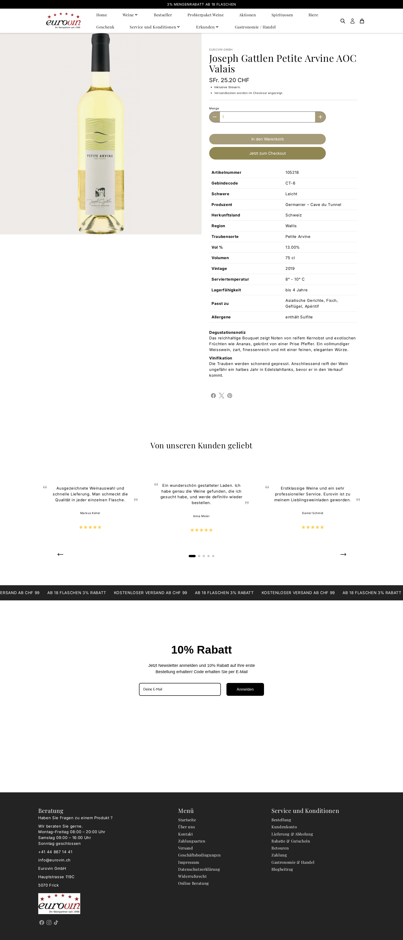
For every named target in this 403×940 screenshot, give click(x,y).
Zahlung (279, 854)
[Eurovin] (63, 20)
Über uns (186, 826)
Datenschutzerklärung (199, 869)
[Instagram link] (49, 922)
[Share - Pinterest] (230, 395)
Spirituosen (282, 14)
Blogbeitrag (282, 869)
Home (101, 14)
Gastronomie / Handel (255, 26)
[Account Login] (352, 21)
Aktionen (247, 14)
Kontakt (185, 833)
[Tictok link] (56, 922)
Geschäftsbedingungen (199, 854)
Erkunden (205, 26)
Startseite (187, 819)
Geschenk (105, 26)
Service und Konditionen (153, 26)
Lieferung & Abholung (292, 833)
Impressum (188, 862)
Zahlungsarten (191, 840)
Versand (185, 847)
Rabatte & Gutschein (290, 840)
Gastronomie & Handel (292, 862)
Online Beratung (193, 883)
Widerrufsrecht (192, 876)
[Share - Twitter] (221, 395)
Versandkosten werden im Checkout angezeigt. (248, 93)
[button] (60, 556)
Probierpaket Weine (206, 14)
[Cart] (362, 21)
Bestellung (281, 819)
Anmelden (245, 689)
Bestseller (163, 14)
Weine (128, 14)
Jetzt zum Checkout (267, 153)
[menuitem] (342, 21)
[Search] (343, 21)
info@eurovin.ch (54, 860)
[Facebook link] (41, 922)
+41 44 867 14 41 (55, 851)
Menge (214, 108)
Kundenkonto (284, 826)
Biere (313, 14)
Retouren (280, 847)
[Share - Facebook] (213, 395)
